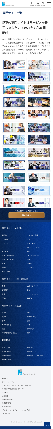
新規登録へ (26, 215)
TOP (47, 426)
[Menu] (49, 4)
